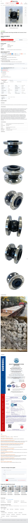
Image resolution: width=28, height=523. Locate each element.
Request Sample (13, 41)
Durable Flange (13, 514)
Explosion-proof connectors (24, 502)
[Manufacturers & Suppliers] (14, 1)
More (1, 517)
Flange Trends (7, 516)
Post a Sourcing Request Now (22, 480)
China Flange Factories (3, 512)
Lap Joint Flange (22, 509)
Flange (15, 5)
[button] (24, 81)
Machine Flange (20, 512)
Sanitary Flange (9, 502)
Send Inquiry (7, 39)
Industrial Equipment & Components (6, 5)
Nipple (7, 509)
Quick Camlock (15, 502)
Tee (1, 509)
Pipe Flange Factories (10, 512)
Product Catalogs (11, 499)
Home (1, 5)
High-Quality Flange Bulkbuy (14, 516)
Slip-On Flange (11, 509)
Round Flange (8, 514)
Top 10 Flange (2, 516)
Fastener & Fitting (12, 5)
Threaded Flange (17, 509)
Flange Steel (15, 512)
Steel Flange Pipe (3, 514)
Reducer (4, 509)
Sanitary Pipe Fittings (3, 502)
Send (7, 480)
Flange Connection (18, 514)
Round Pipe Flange (24, 514)
